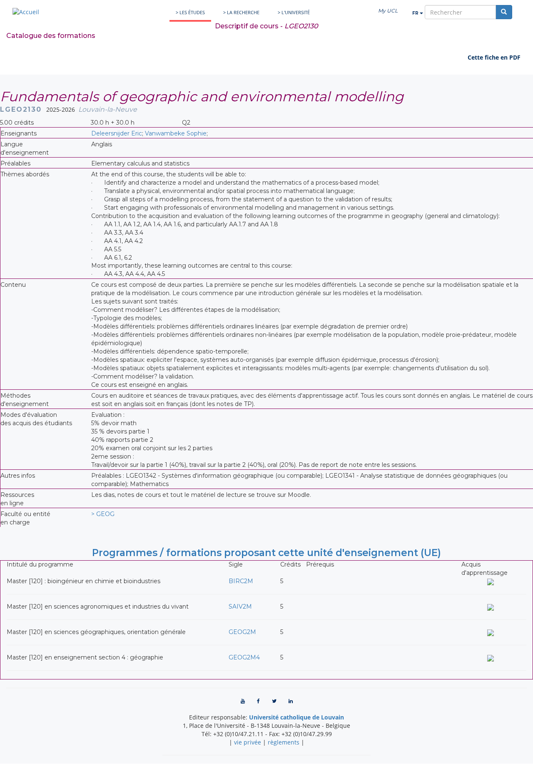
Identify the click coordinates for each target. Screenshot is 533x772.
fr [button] (416, 13)
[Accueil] (25, 12)
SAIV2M (240, 606)
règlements (283, 742)
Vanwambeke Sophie (176, 133)
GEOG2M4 (244, 657)
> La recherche (241, 12)
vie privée (247, 742)
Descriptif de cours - (266, 26)
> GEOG (103, 514)
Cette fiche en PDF (494, 57)
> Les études (190, 12)
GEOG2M (242, 632)
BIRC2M (241, 581)
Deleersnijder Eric (116, 133)
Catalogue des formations (50, 36)
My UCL (388, 11)
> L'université (294, 12)
